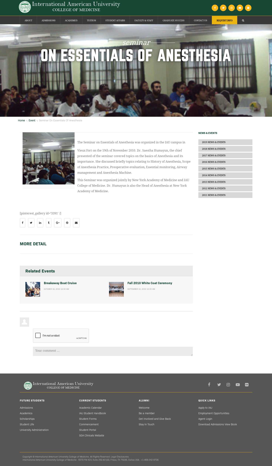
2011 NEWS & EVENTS (214, 195)
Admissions (49, 20)
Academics (71, 20)
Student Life (27, 424)
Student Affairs (115, 20)
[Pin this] (67, 222)
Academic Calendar (90, 407)
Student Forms (88, 418)
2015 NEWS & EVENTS (214, 168)
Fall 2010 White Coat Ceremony (149, 283)
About (28, 20)
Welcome (144, 407)
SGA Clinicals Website (91, 435)
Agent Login (205, 418)
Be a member (147, 413)
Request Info (225, 20)
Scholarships (27, 418)
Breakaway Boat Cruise (60, 283)
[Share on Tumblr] (48, 222)
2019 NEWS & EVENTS (214, 142)
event (32, 120)
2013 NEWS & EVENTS (214, 182)
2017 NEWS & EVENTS (214, 155)
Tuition (91, 20)
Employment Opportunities (213, 413)
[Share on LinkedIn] (40, 222)
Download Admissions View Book (217, 424)
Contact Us (200, 20)
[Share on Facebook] (22, 222)
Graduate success (173, 20)
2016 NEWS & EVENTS (214, 162)
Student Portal (87, 430)
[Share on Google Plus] (57, 222)
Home (21, 120)
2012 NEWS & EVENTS (214, 188)
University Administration (34, 430)
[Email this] (76, 222)
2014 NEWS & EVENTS (214, 175)
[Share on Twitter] (31, 222)
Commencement (89, 424)
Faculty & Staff (144, 20)
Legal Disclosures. (120, 456)
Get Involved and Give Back (155, 418)
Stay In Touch (146, 424)
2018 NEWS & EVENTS (214, 149)
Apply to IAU (205, 407)
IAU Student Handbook (92, 413)
